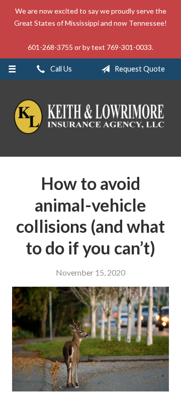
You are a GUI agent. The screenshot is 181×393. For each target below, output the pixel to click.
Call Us (60, 68)
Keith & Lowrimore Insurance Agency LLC (90, 118)
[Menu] (12, 69)
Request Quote (139, 68)
